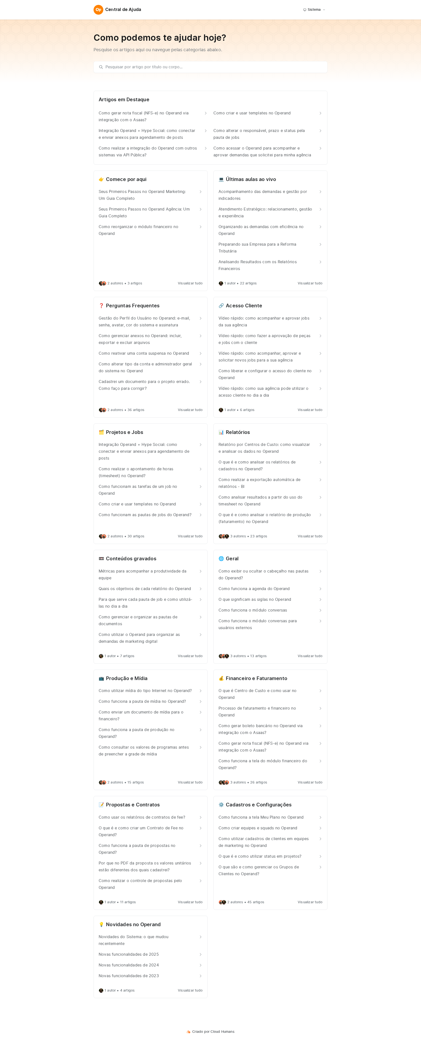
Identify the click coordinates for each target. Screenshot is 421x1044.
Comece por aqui (126, 179)
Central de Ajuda (123, 10)
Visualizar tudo (190, 283)
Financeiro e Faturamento (256, 678)
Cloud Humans (222, 1032)
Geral (232, 558)
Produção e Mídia (126, 678)
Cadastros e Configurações (259, 805)
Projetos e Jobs (124, 432)
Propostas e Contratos (133, 805)
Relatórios (238, 432)
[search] (213, 67)
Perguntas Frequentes (133, 305)
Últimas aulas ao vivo (251, 179)
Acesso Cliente (244, 305)
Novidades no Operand (133, 924)
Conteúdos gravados (131, 558)
